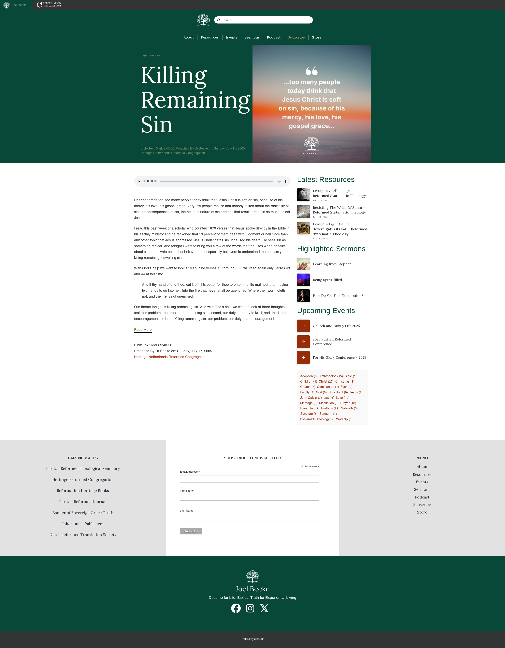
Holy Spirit (338, 392)
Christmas (344, 381)
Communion (328, 386)
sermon (328, 413)
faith (346, 386)
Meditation (329, 403)
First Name (187, 490)
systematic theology (317, 419)
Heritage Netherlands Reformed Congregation (170, 356)
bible (351, 376)
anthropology (331, 376)
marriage (308, 403)
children (308, 381)
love (342, 397)
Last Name (187, 510)
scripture (309, 413)
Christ (326, 381)
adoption (309, 376)
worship (344, 419)
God (321, 392)
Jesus (356, 392)
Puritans (330, 408)
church (307, 386)
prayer (348, 403)
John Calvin (311, 397)
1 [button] (194, 295)
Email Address (190, 472)
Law (329, 397)
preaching (309, 408)
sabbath (349, 408)
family (307, 392)
